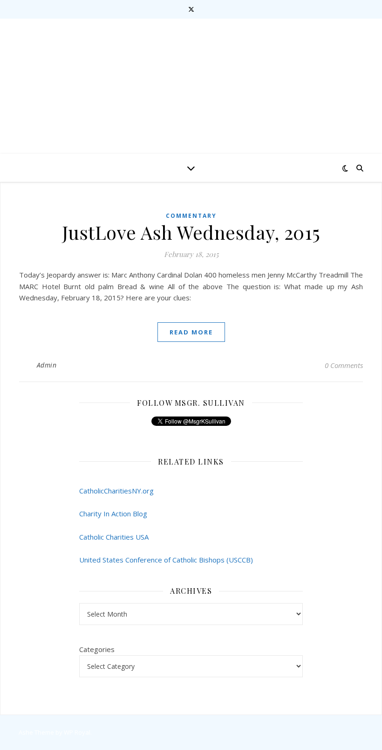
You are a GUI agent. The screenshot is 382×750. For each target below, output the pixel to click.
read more (191, 332)
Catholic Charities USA (114, 537)
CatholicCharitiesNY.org (116, 490)
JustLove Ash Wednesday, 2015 (191, 232)
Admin (47, 365)
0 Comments (344, 365)
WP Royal (77, 732)
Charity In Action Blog (113, 513)
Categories (97, 649)
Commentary (191, 216)
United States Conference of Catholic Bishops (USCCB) (166, 559)
